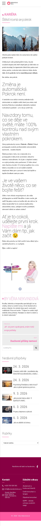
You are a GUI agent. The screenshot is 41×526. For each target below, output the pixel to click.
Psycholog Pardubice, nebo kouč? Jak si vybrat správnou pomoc (25, 386)
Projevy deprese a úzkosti (22, 412)
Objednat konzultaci (30, 497)
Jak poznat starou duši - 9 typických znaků (22, 399)
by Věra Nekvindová (21, 299)
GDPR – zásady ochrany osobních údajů (29, 503)
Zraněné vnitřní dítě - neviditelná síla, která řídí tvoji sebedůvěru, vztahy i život (25, 372)
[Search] (36, 348)
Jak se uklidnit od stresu (21, 423)
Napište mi (12, 226)
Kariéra (10, 14)
